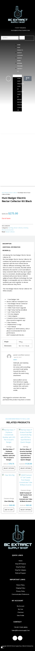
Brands (7, 192)
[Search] (22, 38)
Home (18, 44)
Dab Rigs (10, 228)
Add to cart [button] (9, 509)
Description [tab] (7, 243)
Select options (9, 468)
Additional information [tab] (11, 247)
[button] (17, 76)
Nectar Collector (13, 192)
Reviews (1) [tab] (6, 250)
